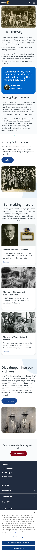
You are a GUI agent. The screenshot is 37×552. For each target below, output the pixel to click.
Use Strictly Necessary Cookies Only (18, 542)
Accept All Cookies (18, 548)
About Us (5, 485)
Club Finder (6, 469)
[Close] (34, 512)
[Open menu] (34, 2)
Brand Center (7, 476)
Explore (7, 160)
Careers (5, 465)
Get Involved (19, 453)
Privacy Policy (13, 533)
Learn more (9, 401)
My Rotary (6, 473)
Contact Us (6, 502)
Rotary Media (7, 496)
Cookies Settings (18, 537)
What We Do (6, 491)
